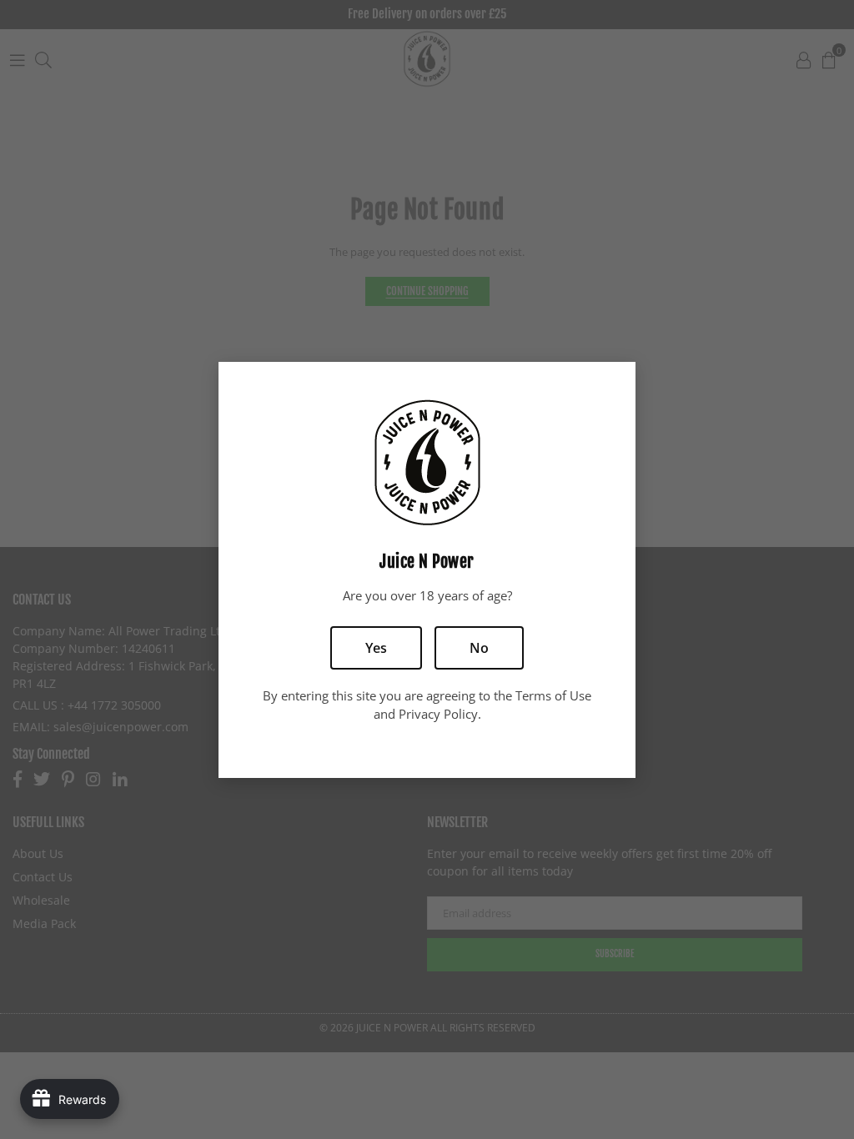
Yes (376, 648)
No (479, 648)
